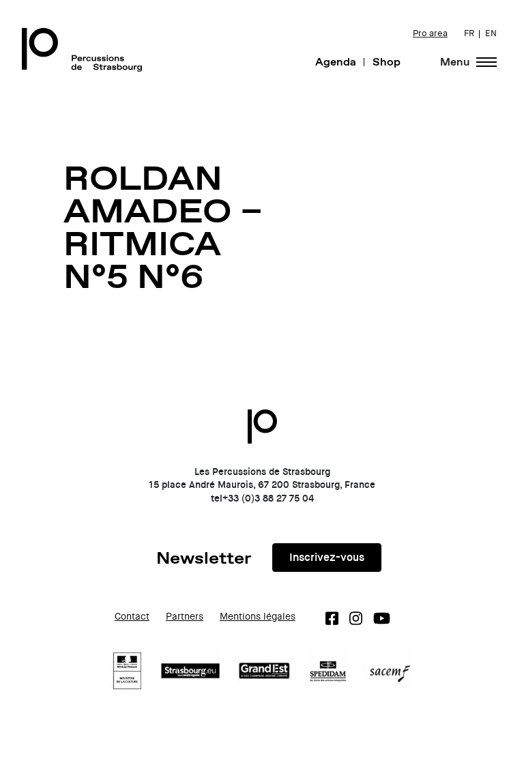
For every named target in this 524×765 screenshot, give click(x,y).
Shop (387, 61)
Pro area (430, 33)
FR (469, 33)
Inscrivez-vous (326, 557)
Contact (132, 616)
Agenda (335, 61)
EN (491, 33)
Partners (184, 616)
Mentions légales (257, 616)
